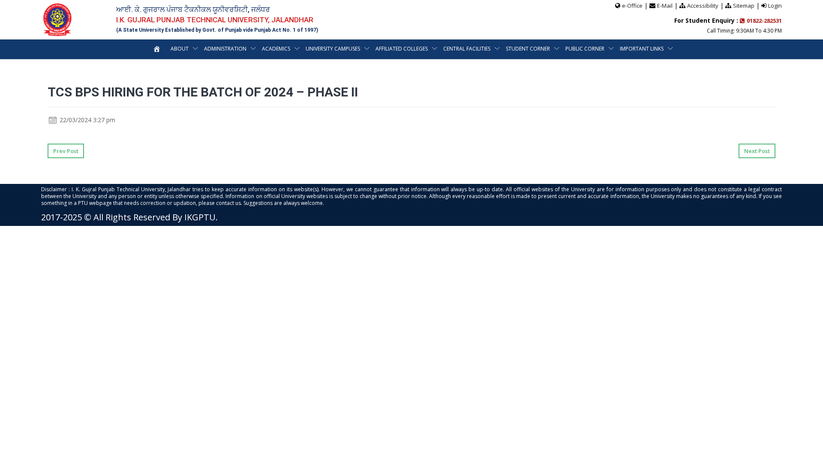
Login (775, 5)
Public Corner (584, 48)
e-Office (632, 5)
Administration (225, 48)
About (180, 48)
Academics (276, 48)
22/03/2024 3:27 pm (86, 120)
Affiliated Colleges (401, 48)
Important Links (642, 48)
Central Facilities (466, 48)
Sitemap (743, 5)
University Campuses (333, 48)
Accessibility (702, 5)
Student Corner (528, 48)
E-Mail (665, 5)
